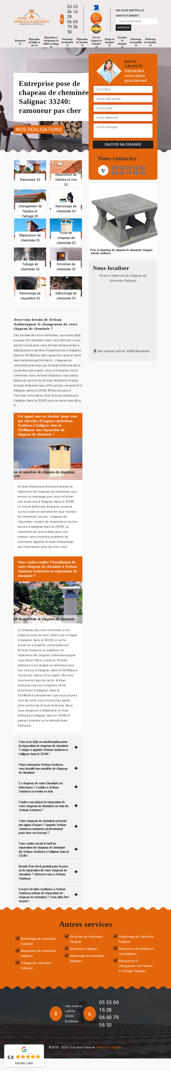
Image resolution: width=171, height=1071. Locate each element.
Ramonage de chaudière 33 (136, 42)
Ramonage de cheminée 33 (67, 42)
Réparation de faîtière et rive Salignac (136, 951)
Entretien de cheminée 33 (122, 42)
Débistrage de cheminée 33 (150, 42)
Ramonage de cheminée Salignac (38, 941)
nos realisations (39, 129)
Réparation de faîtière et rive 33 (34, 42)
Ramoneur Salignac (84, 948)
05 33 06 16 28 (72, 11)
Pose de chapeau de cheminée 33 (96, 42)
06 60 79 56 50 (72, 26)
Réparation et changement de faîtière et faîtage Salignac (136, 966)
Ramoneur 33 (20, 42)
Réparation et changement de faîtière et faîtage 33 (51, 42)
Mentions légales (110, 1047)
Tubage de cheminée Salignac (36, 965)
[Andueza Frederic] (31, 17)
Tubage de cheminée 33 (109, 42)
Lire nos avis (24, 1062)
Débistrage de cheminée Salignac (136, 939)
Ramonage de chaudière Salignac (87, 958)
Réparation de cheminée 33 (82, 42)
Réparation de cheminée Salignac (38, 953)
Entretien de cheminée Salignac (86, 939)
